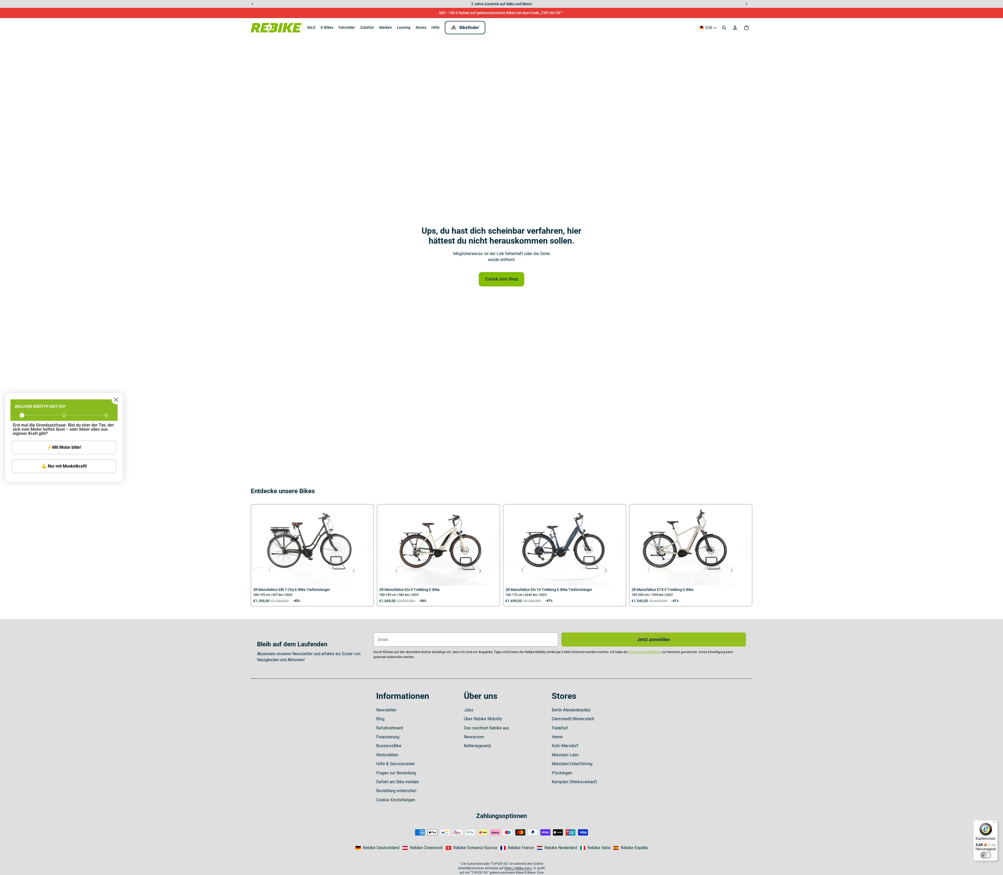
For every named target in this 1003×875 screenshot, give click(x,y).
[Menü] (995, 823)
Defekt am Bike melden (397, 781)
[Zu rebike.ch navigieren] (471, 848)
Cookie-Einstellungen (395, 799)
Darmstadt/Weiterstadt (573, 718)
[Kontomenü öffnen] (735, 27)
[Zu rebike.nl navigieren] (557, 848)
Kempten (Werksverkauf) (574, 781)
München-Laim (565, 754)
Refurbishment (389, 728)
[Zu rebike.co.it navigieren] (595, 848)
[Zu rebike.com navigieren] (377, 848)
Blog (380, 718)
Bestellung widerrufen (396, 790)
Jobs (468, 709)
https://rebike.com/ (518, 868)
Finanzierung (387, 736)
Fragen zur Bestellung (396, 772)
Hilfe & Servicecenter (395, 763)
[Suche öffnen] (724, 27)
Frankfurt (560, 728)
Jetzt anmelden (653, 639)
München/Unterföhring (572, 763)
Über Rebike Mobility (483, 718)
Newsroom (474, 736)
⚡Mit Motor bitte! (64, 447)
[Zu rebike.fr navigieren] (517, 848)
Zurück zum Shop (501, 279)
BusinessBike (388, 745)
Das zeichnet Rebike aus (486, 728)
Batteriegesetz (477, 745)
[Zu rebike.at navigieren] (423, 848)
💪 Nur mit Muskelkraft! (64, 466)
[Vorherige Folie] (261, 546)
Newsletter (386, 709)
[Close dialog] (116, 399)
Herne (557, 736)
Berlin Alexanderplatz (571, 709)
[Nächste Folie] (363, 546)
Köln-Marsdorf (565, 745)
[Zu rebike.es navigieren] (630, 848)
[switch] (986, 855)
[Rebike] (276, 27)
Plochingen (562, 772)
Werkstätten (387, 754)
